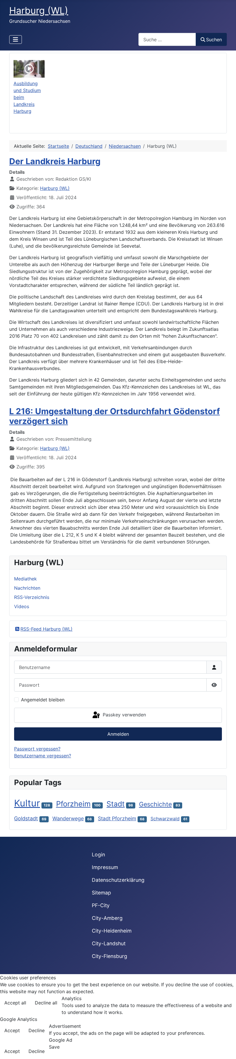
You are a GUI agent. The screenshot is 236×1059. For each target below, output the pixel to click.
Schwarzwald (165, 818)
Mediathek (25, 579)
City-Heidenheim (112, 931)
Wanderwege (68, 818)
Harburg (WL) (55, 188)
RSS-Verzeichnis (31, 597)
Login (98, 854)
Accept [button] (12, 1030)
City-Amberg (107, 918)
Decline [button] (36, 1030)
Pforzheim (73, 803)
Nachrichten (27, 588)
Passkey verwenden (123, 715)
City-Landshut (108, 943)
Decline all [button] (46, 1003)
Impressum (105, 867)
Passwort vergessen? (37, 749)
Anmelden (118, 734)
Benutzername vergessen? (42, 756)
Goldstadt (26, 818)
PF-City (101, 905)
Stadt (115, 804)
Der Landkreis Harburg (54, 161)
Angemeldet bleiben (42, 700)
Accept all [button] (15, 1003)
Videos (21, 606)
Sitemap (101, 893)
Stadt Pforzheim (117, 818)
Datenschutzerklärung (118, 880)
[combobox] (167, 39)
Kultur (27, 803)
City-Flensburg (109, 956)
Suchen (214, 39)
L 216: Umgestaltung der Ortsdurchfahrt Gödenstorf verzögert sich (114, 416)
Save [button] (54, 1047)
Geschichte (155, 804)
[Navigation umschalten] (15, 39)
